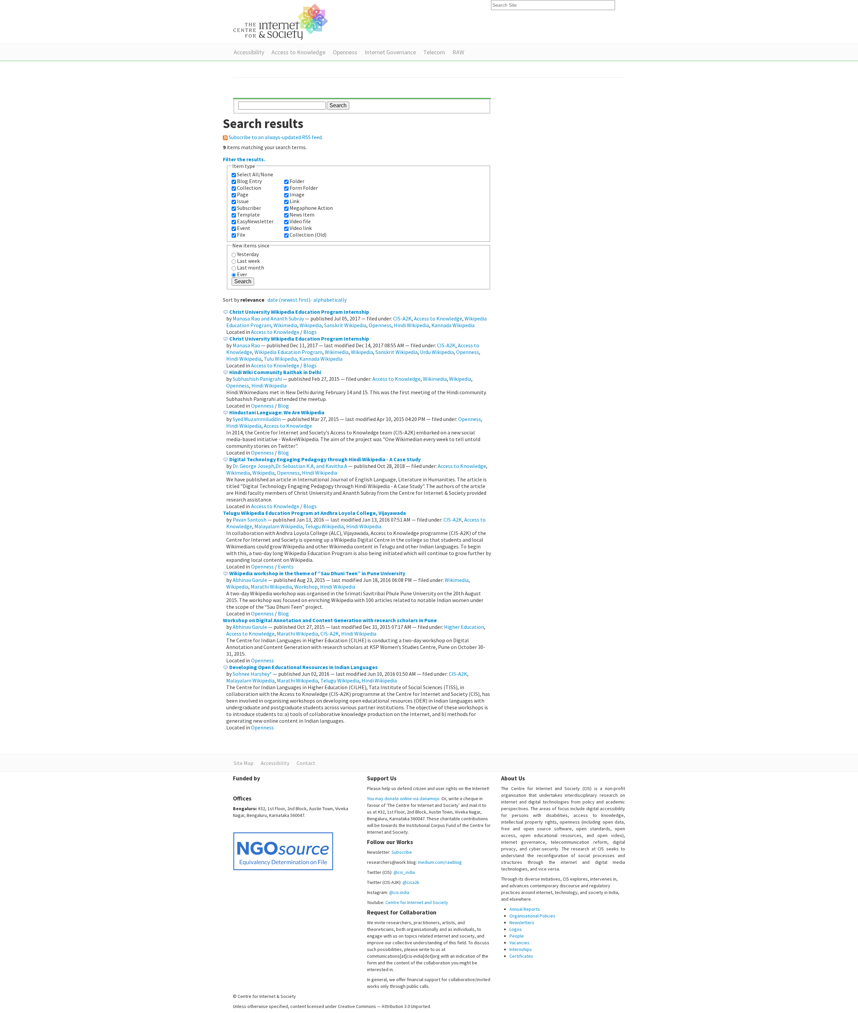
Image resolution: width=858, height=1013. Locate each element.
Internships (520, 949)
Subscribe (401, 852)
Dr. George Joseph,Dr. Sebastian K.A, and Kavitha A (290, 466)
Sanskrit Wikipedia (345, 325)
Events (286, 566)
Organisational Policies (532, 916)
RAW (458, 52)
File (241, 234)
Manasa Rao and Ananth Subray (268, 318)
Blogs (310, 332)
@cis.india (399, 892)
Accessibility (249, 52)
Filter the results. (244, 159)
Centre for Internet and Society (416, 902)
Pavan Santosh (249, 519)
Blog (283, 405)
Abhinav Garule (250, 580)
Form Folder (304, 187)
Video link (301, 228)
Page (242, 194)
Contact (306, 763)
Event (243, 228)
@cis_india (404, 872)
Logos (515, 929)
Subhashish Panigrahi (257, 378)
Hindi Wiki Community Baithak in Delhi (275, 372)
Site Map (243, 763)
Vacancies (519, 943)
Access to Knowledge (298, 52)
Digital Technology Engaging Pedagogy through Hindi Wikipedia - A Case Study (325, 459)
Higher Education (464, 626)
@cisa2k (411, 882)
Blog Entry (249, 181)
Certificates (521, 956)
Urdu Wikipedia (437, 352)
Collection (249, 187)
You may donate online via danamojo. (403, 798)
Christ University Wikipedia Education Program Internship (299, 311)
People (516, 936)
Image (297, 194)
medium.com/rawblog (440, 862)
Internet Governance (390, 52)
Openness (345, 52)
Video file (300, 221)
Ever (242, 274)
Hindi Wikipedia (411, 325)
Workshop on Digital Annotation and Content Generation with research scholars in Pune (330, 620)
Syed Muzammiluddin (257, 419)
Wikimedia (285, 325)
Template (248, 214)
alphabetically (330, 299)
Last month (250, 267)
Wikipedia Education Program (288, 352)
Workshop (306, 586)
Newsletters (521, 922)
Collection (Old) (308, 234)
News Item (302, 214)
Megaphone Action (311, 207)
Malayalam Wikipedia (278, 526)
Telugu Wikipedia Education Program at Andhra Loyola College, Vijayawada (314, 513)
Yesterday (248, 254)
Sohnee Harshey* (252, 673)
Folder (297, 181)
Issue (243, 201)
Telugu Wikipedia (324, 526)
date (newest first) (288, 299)
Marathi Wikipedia (271, 586)
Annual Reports (524, 909)
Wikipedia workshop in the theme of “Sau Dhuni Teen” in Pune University (317, 573)
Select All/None (255, 174)
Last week (248, 260)
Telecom (434, 52)
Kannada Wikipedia (453, 325)
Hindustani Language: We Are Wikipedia (276, 412)
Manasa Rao (246, 345)
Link (294, 201)
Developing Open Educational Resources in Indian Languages (303, 667)
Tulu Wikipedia (280, 358)
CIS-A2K (402, 318)
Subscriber (249, 207)
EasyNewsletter (255, 221)
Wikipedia (311, 325)
